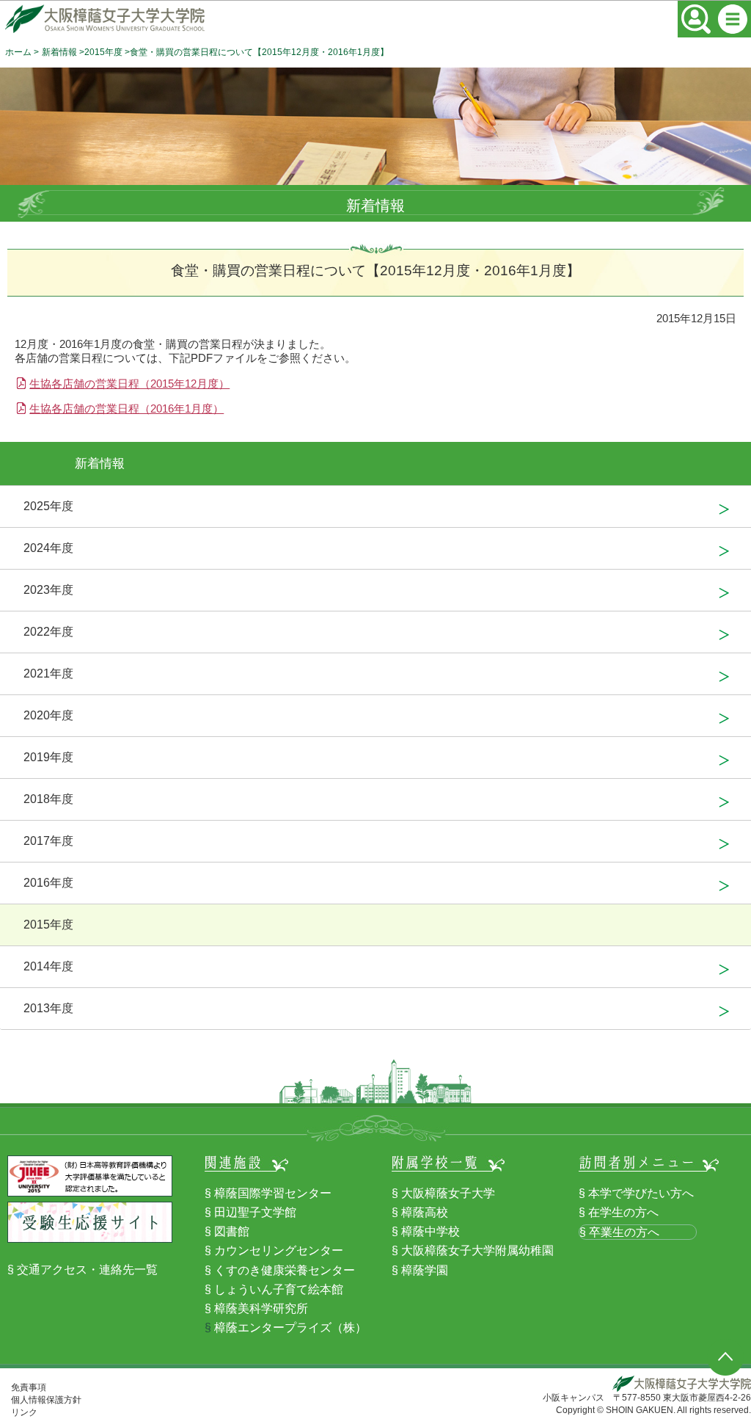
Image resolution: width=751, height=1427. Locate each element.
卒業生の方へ (624, 1232)
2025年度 (48, 506)
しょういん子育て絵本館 (278, 1289)
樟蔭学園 (424, 1270)
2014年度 (48, 966)
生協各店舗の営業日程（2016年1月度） (126, 408)
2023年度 (48, 590)
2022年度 (48, 631)
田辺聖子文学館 (255, 1212)
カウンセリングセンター (278, 1250)
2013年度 (48, 1008)
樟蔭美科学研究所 (261, 1308)
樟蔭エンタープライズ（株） (290, 1327)
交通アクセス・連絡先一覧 (87, 1269)
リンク (24, 1412)
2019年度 (48, 757)
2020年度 (48, 715)
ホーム (18, 52)
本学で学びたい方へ (641, 1193)
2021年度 (48, 673)
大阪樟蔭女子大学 (448, 1193)
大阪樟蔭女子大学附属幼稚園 (477, 1250)
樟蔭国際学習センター (272, 1193)
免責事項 (28, 1387)
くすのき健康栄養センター (284, 1270)
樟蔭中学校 (430, 1231)
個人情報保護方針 (46, 1400)
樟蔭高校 (424, 1212)
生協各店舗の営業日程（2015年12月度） (129, 383)
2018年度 (48, 799)
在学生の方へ (623, 1212)
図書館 (231, 1231)
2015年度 (103, 52)
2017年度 (48, 841)
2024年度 (48, 548)
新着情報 (59, 52)
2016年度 (48, 882)
